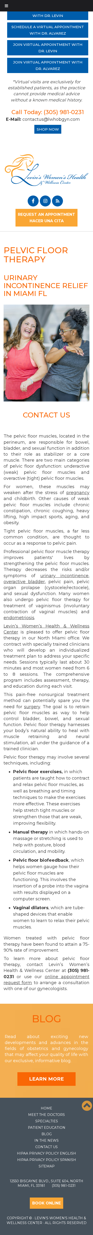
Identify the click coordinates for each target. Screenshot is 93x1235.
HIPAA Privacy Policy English (46, 1153)
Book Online (46, 1203)
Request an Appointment (46, 214)
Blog (46, 1134)
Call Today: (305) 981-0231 (47, 112)
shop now (48, 129)
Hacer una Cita (47, 221)
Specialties (46, 1121)
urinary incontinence (64, 575)
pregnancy (77, 492)
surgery (32, 706)
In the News (46, 1140)
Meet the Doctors (46, 1115)
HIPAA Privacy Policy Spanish (46, 1160)
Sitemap (47, 1166)
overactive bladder (24, 581)
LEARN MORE (46, 1079)
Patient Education (46, 1127)
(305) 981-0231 (64, 1185)
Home (46, 1108)
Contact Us (46, 1147)
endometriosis (19, 617)
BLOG (46, 1019)
